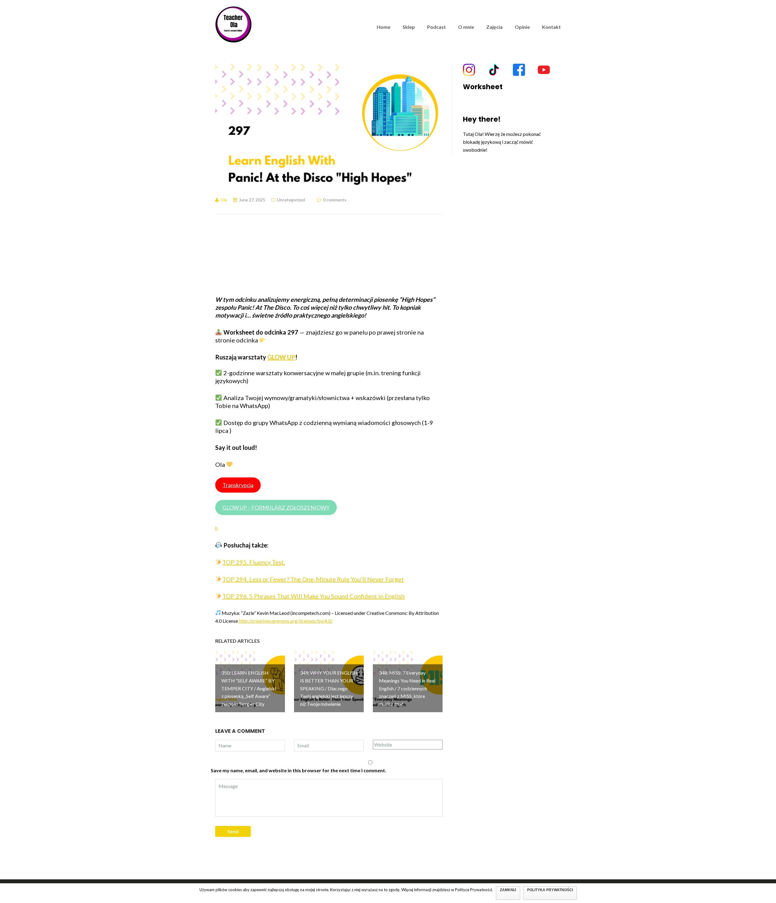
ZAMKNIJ (508, 890)
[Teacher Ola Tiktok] (494, 70)
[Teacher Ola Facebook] (519, 70)
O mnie (466, 27)
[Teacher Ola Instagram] (469, 70)
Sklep (409, 27)
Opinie (522, 27)
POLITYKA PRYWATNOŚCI (550, 890)
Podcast (436, 27)
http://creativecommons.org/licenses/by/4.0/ (285, 621)
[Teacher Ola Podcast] (233, 23)
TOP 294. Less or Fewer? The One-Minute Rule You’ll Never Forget (313, 579)
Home (383, 27)
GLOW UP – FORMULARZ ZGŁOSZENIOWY (275, 507)
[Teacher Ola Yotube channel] (544, 70)
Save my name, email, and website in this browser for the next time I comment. (298, 770)
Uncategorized (291, 199)
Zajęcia (494, 27)
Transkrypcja (237, 485)
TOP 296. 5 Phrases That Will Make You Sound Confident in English (313, 596)
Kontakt (551, 27)
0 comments (334, 199)
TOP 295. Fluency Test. (253, 562)
